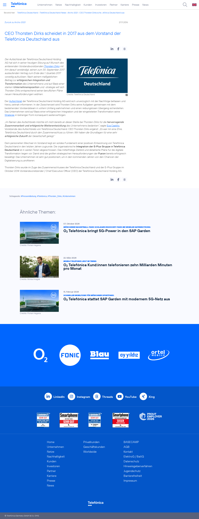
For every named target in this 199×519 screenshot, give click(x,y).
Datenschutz (131, 461)
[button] (112, 49)
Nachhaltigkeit (73, 4)
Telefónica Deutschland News (53, 12)
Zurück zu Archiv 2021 (15, 22)
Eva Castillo (113, 125)
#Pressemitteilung (28, 196)
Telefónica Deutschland (27, 12)
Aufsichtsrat (15, 101)
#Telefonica (42, 196)
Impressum (130, 480)
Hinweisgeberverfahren (138, 466)
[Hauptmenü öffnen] (4, 4)
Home (50, 442)
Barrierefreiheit (133, 476)
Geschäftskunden (94, 447)
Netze (59, 4)
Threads (107, 397)
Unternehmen (44, 4)
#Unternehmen (69, 196)
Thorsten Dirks (51, 66)
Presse (135, 4)
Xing (152, 397)
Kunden (88, 4)
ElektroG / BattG (134, 456)
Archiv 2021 (73, 12)
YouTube (131, 397)
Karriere (125, 4)
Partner (114, 4)
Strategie (9, 115)
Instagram (83, 397)
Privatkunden (91, 442)
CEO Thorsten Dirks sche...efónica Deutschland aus (101, 12)
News (145, 4)
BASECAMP (131, 442)
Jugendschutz (132, 471)
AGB (127, 447)
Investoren (101, 4)
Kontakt (128, 451)
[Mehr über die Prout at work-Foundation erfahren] (150, 420)
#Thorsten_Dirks (55, 196)
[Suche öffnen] (185, 4)
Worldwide (90, 451)
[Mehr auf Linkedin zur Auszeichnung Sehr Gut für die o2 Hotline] (95, 420)
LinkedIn (59, 397)
